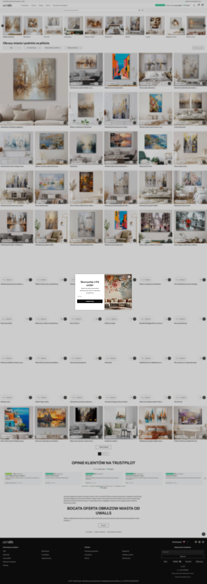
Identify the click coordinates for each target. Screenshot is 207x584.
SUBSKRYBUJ (90, 301)
